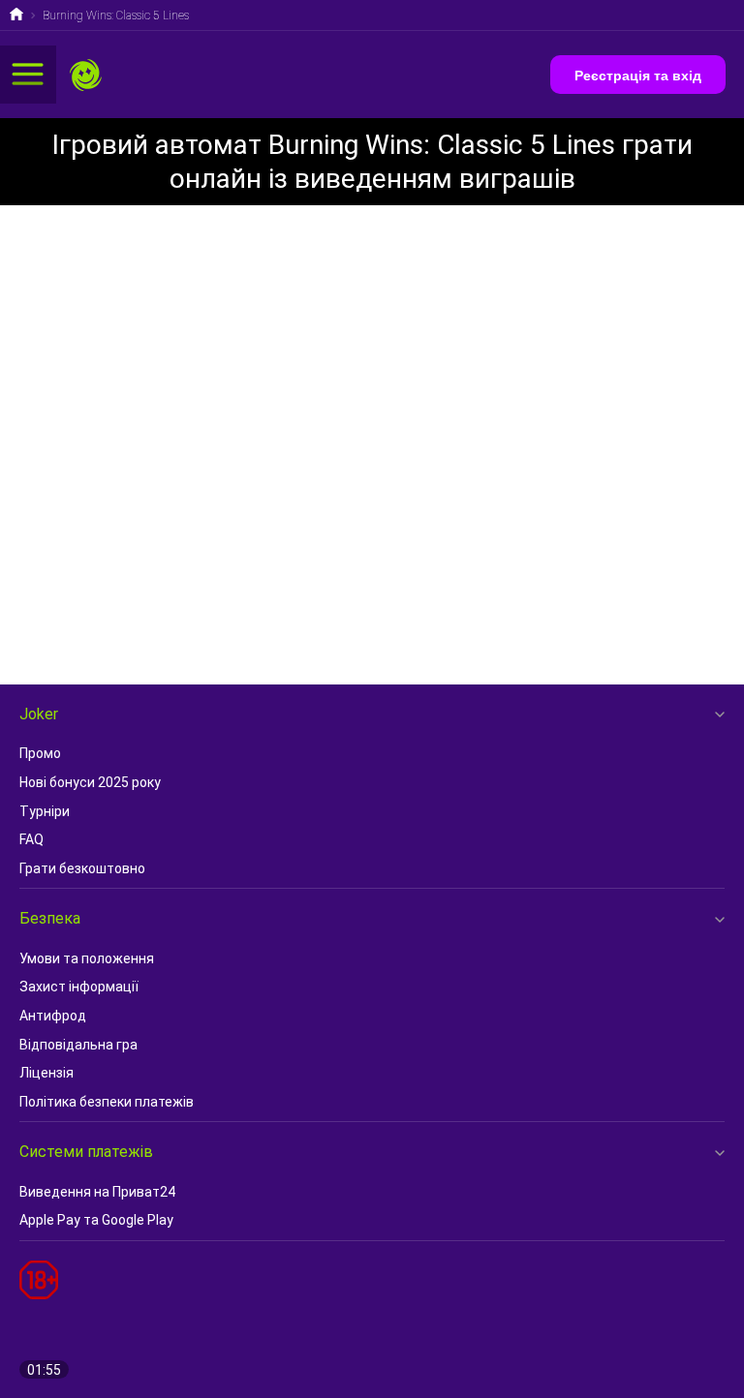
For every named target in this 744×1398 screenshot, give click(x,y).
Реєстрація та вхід (637, 75)
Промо (40, 753)
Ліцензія (46, 1072)
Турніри (44, 811)
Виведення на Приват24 (97, 1192)
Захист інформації (79, 986)
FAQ (31, 839)
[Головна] (16, 16)
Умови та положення (86, 958)
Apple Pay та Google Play (96, 1220)
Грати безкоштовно (82, 868)
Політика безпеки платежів (106, 1101)
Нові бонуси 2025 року (90, 782)
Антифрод (52, 1015)
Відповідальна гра (78, 1044)
